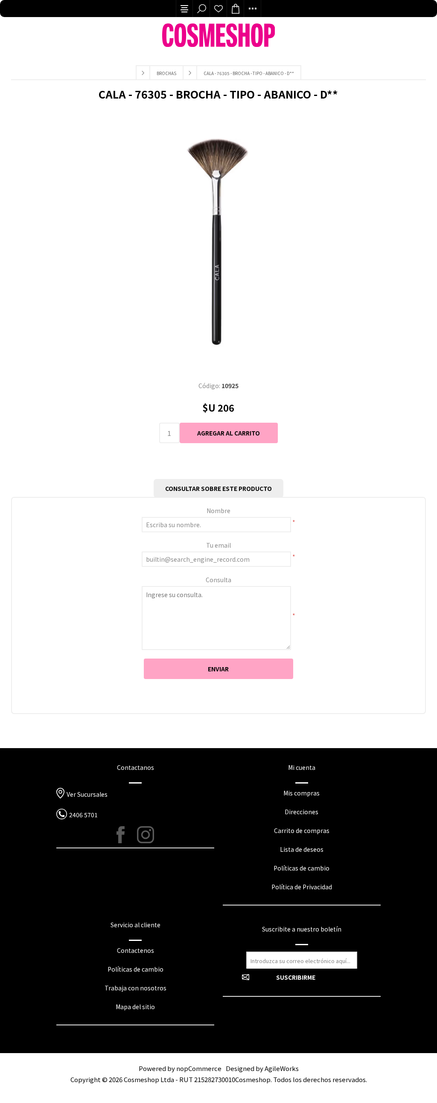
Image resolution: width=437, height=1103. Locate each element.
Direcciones (301, 811)
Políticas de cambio (301, 868)
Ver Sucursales (87, 794)
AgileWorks (282, 1068)
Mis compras (301, 793)
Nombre (218, 510)
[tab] (218, 488)
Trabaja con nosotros (135, 988)
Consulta (218, 579)
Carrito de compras (301, 830)
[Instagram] (145, 834)
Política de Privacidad (301, 886)
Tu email (218, 545)
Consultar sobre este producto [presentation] (218, 488)
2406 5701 (83, 814)
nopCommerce (198, 1068)
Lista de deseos (218, 8)
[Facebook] (125, 834)
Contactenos (135, 950)
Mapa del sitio (135, 1006)
